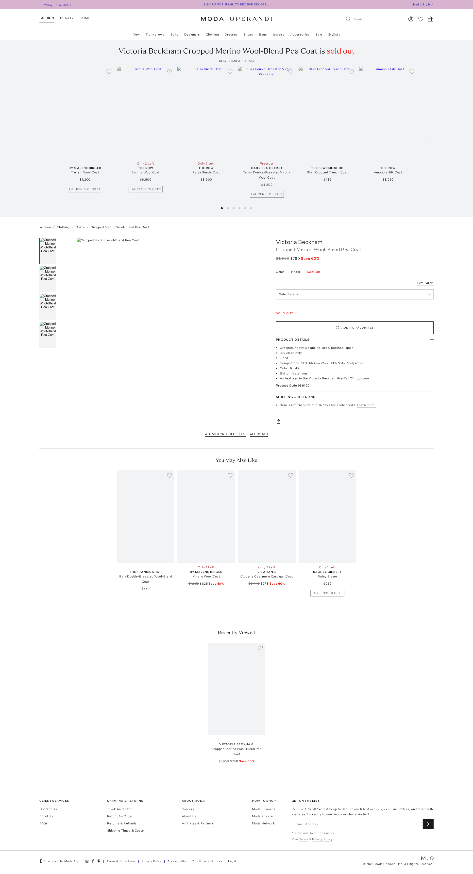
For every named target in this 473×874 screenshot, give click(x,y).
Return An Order (120, 816)
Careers (188, 809)
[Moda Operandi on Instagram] (87, 861)
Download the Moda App (61, 861)
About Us (189, 816)
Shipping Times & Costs (125, 830)
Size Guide (425, 283)
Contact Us (48, 809)
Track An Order (119, 809)
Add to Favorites (357, 327)
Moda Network (263, 823)
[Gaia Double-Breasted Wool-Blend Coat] (145, 516)
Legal (232, 861)
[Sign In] (411, 19)
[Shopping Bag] (431, 19)
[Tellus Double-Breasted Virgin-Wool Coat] (267, 113)
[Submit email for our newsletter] (428, 824)
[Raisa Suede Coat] (206, 113)
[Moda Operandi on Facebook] (93, 861)
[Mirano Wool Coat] (206, 516)
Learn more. (366, 405)
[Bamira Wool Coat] (145, 113)
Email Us (46, 816)
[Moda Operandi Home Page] (236, 19)
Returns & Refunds (122, 823)
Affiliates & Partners (198, 823)
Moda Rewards (263, 809)
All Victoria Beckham (225, 434)
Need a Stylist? (423, 4)
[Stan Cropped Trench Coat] (327, 113)
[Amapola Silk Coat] (388, 113)
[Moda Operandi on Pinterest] (99, 861)
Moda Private (262, 816)
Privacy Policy (152, 861)
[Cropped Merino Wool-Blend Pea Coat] (236, 689)
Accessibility (177, 861)
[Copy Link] (355, 421)
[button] (222, 208)
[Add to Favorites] (109, 71)
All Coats (259, 434)
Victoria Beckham (299, 241)
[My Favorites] (421, 19)
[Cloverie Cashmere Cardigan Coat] (267, 516)
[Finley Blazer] (327, 516)
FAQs (43, 823)
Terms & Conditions (121, 861)
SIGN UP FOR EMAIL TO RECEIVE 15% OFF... (236, 4)
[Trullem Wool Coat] (85, 113)
